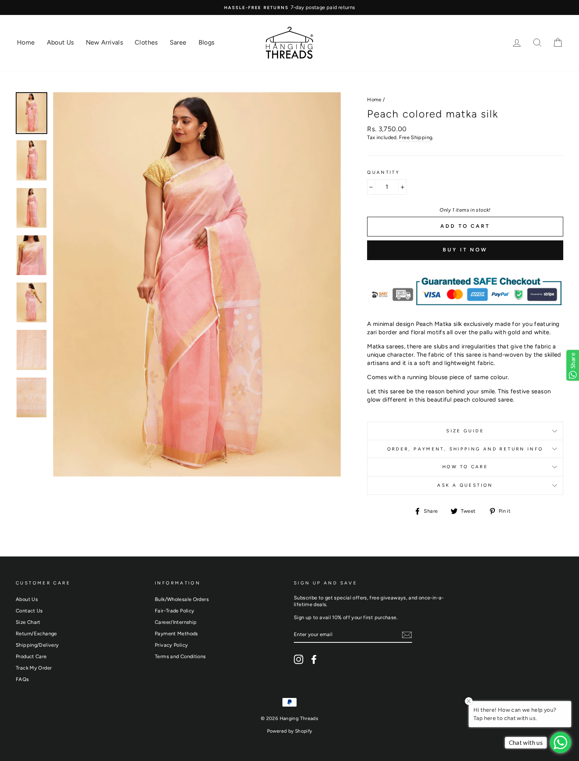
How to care (465, 466)
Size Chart (28, 622)
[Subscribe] (407, 635)
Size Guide (465, 431)
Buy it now (465, 250)
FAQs (22, 679)
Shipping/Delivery (37, 645)
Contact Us (29, 611)
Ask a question (465, 485)
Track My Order (34, 668)
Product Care (31, 656)
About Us (60, 42)
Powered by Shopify (289, 731)
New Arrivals (104, 42)
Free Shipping (415, 137)
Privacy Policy (171, 645)
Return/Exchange (36, 633)
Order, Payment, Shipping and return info (465, 449)
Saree (178, 42)
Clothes (146, 42)
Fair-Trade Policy (174, 611)
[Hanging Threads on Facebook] (314, 659)
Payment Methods (176, 633)
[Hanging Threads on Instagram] (298, 659)
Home (26, 42)
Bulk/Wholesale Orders (182, 599)
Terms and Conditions (180, 656)
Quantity (383, 172)
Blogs (207, 42)
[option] (289, 7)
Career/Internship (176, 622)
